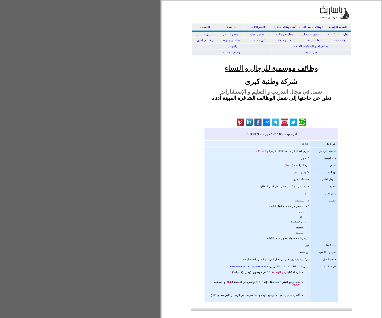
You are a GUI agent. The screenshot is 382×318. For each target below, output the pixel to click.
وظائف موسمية (231, 52)
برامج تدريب (231, 46)
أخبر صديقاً (231, 27)
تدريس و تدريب (205, 34)
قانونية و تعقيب (311, 40)
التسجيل (205, 27)
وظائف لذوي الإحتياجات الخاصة (311, 46)
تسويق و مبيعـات (311, 34)
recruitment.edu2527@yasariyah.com (249, 266)
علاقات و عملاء (258, 34)
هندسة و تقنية (337, 40)
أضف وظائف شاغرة (285, 27)
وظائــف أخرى (205, 40)
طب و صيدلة (284, 40)
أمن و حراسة (258, 40)
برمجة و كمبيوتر (231, 34)
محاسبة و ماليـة (284, 34)
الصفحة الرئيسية (338, 27)
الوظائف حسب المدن (311, 27)
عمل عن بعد (311, 52)
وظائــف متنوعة (231, 40)
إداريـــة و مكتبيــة (338, 34)
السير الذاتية (258, 27)
